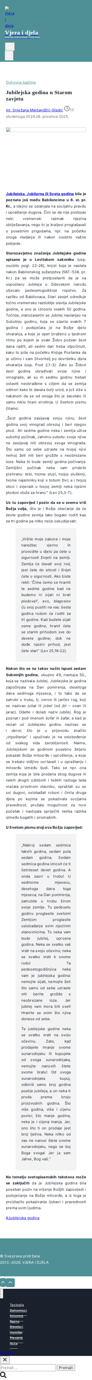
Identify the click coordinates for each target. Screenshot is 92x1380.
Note (14, 1343)
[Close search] (5, 1360)
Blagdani (16, 1327)
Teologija (17, 1305)
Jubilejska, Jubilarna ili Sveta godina (40, 193)
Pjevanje (16, 1338)
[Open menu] (9, 55)
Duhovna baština (21, 82)
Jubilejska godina (22, 1218)
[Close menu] (1, 1293)
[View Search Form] (10, 46)
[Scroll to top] (3, 1282)
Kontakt (6, 1352)
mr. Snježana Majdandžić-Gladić (34, 110)
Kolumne (16, 1316)
